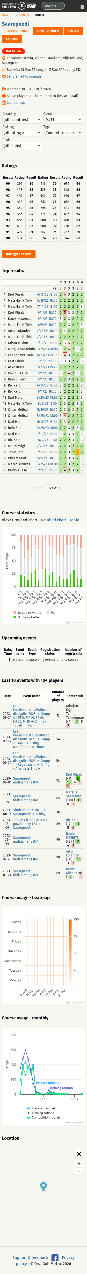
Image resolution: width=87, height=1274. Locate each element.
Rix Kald (72, 820)
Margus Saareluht (73, 794)
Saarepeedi (15, 24)
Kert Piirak (74, 775)
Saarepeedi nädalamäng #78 (25, 798)
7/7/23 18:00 (47, 361)
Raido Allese (70, 871)
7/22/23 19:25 (47, 367)
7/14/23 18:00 (47, 307)
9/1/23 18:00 (47, 313)
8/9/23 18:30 (47, 404)
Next (53, 488)
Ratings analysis (18, 254)
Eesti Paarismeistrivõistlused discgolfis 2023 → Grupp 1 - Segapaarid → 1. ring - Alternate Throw (31, 761)
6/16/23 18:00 (47, 294)
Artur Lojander (73, 853)
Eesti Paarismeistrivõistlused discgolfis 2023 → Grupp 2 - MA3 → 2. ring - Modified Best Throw (31, 739)
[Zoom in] (79, 1163)
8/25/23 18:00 (47, 349)
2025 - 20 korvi (48, 31)
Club (6, 140)
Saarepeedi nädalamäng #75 (25, 873)
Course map (16, 103)
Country (9, 114)
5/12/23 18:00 (47, 458)
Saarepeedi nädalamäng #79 (25, 780)
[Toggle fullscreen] (79, 1154)
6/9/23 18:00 (47, 325)
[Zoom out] (79, 1171)
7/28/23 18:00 (47, 331)
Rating (8, 127)
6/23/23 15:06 (47, 355)
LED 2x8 (73, 31)
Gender (49, 114)
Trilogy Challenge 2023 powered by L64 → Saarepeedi (30, 824)
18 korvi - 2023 (17, 31)
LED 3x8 (12, 39)
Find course (21, 15)
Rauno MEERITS (72, 836)
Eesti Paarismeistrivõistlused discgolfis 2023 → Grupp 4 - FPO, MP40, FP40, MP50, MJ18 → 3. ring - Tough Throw (31, 715)
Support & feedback (30, 1257)
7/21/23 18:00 (47, 470)
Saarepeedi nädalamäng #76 (25, 857)
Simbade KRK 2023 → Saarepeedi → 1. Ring (29, 812)
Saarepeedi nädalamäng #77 (25, 840)
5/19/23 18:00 (47, 300)
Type (47, 127)
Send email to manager (25, 76)
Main (5, 15)
